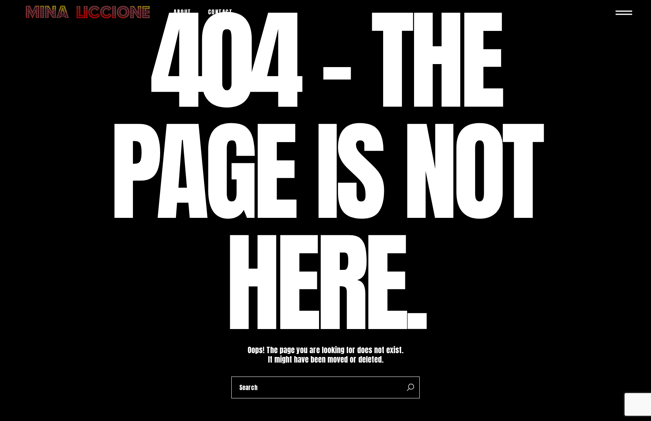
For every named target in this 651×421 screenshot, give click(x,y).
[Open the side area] (624, 12)
